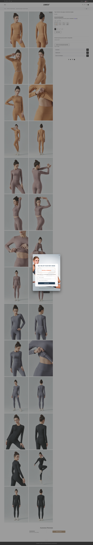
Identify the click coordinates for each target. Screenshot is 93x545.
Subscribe (46, 283)
